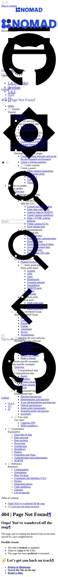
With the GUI (27, 203)
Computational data (24, 373)
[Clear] (2, 336)
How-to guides (15, 188)
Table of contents (10, 498)
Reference (13, 466)
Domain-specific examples (21, 364)
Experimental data (23, 393)
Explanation (14, 431)
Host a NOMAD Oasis (26, 314)
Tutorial (12, 112)
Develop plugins (22, 259)
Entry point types (29, 268)
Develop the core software (27, 341)
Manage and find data (25, 197)
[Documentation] (29, 11)
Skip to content (9, 5)
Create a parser (28, 168)
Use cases (19, 420)
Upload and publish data (26, 124)
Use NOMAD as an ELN (27, 135)
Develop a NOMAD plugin (28, 153)
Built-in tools (27, 300)
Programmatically (30, 232)
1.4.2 (11, 92)
